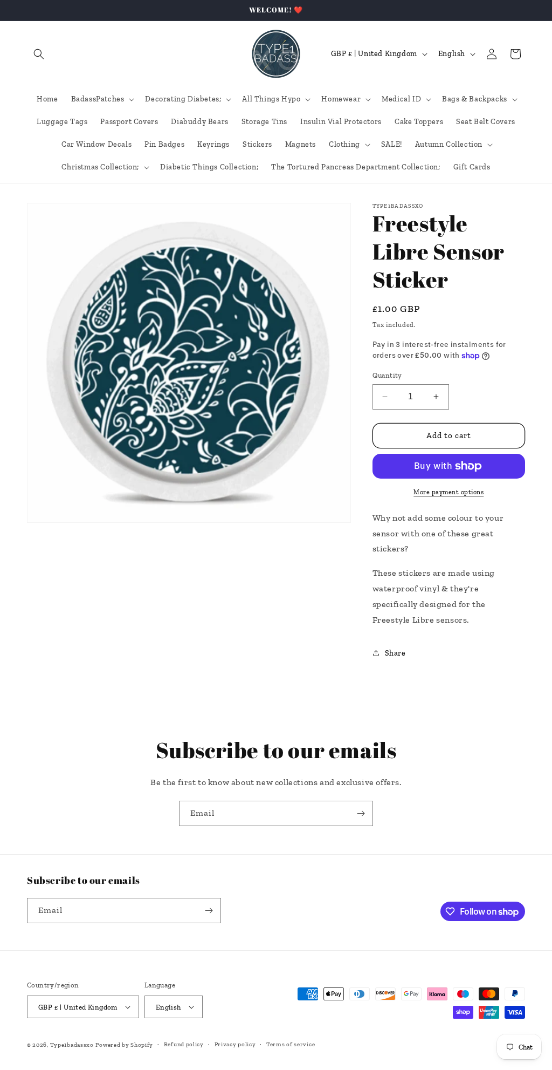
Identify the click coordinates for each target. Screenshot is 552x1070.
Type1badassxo (72, 1044)
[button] (39, 54)
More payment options (448, 492)
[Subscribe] (360, 813)
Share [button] (395, 653)
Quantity (387, 375)
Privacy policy (235, 1044)
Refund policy (184, 1044)
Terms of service (290, 1044)
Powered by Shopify (124, 1044)
